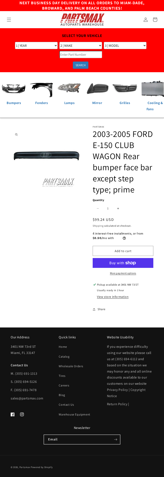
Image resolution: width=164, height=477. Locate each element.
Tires (62, 376)
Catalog (64, 356)
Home (63, 347)
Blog (62, 395)
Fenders (41, 103)
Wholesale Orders (71, 366)
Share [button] (101, 309)
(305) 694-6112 (126, 359)
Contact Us (66, 405)
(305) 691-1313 (26, 373)
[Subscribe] (115, 439)
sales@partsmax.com (27, 398)
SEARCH (81, 65)
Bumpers (14, 103)
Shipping (98, 225)
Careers (64, 385)
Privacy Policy (117, 389)
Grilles (125, 103)
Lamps (69, 103)
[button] (9, 19)
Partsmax (24, 467)
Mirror (97, 103)
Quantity (98, 200)
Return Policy (117, 404)
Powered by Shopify (42, 467)
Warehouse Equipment (74, 414)
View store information (113, 297)
